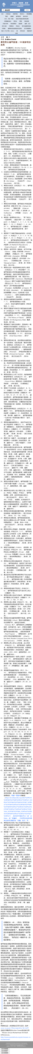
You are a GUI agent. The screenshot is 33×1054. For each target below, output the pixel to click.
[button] (27, 10)
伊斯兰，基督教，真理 (20, 3)
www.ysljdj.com (17, 1043)
